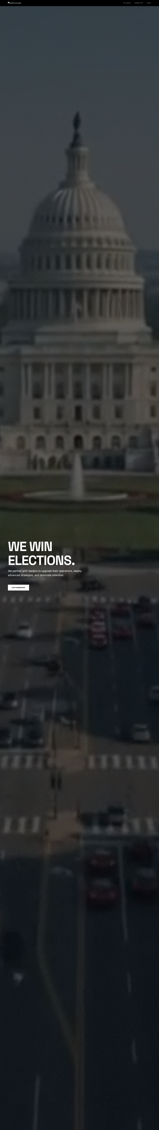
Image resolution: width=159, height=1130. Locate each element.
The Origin (127, 3)
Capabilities (138, 3)
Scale (149, 3)
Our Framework (18, 587)
